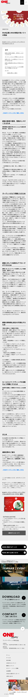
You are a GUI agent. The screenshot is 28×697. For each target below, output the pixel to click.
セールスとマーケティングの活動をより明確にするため (14, 67)
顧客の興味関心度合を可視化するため (14, 63)
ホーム (3, 560)
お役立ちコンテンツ (11, 560)
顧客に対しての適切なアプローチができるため (14, 60)
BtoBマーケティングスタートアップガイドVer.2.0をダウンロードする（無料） (13, 493)
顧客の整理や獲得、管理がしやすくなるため (14, 53)
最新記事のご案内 (12, 73)
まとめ (7, 70)
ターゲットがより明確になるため (14, 56)
